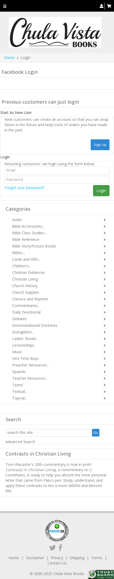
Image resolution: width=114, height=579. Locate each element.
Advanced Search (20, 441)
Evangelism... (23, 331)
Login (5, 156)
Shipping (77, 557)
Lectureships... (24, 345)
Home (9, 57)
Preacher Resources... (30, 364)
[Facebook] (60, 547)
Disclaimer (35, 557)
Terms (96, 557)
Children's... (21, 265)
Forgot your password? (24, 187)
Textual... (19, 391)
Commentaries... (26, 305)
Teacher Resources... (30, 378)
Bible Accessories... (28, 226)
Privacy (57, 557)
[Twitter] (52, 547)
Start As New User (16, 112)
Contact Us (57, 563)
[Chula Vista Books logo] (55, 32)
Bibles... (18, 252)
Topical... (19, 398)
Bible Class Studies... (29, 232)
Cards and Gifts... (26, 259)
